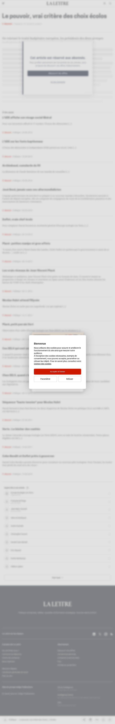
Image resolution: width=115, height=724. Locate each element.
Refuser (69, 379)
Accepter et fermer (57, 372)
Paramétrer (45, 379)
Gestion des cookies (42, 364)
